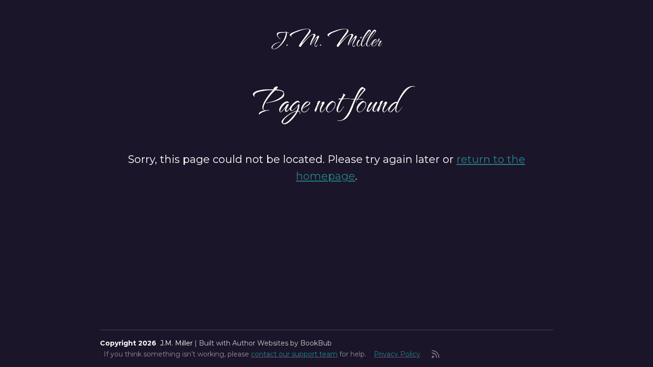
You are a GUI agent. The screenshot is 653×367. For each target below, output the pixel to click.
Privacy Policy (397, 354)
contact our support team (294, 354)
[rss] (435, 354)
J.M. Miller (326, 39)
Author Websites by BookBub (282, 343)
